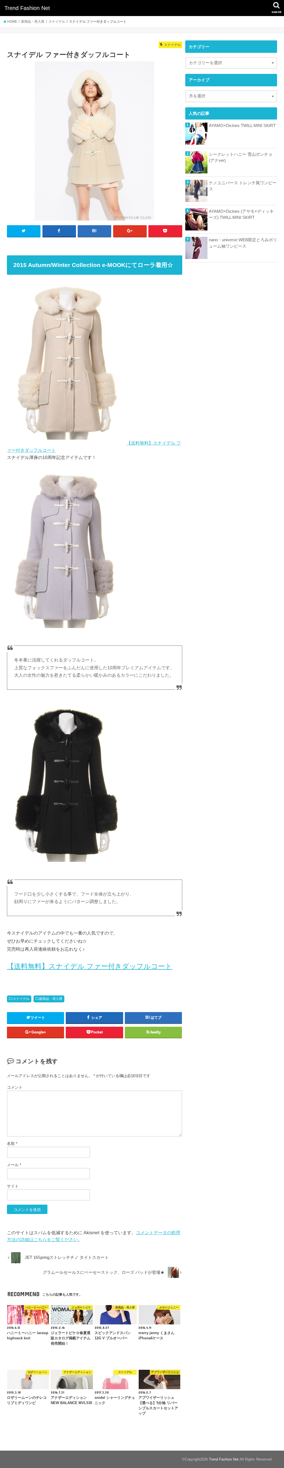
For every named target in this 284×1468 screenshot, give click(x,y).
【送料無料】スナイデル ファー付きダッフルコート (89, 966)
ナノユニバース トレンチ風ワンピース (243, 186)
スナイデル (21, 999)
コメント (14, 1087)
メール (14, 1165)
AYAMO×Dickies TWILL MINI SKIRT (242, 125)
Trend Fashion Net (27, 8)
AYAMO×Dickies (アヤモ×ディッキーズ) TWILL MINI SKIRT (241, 214)
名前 (12, 1143)
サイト (13, 1186)
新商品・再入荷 (50, 999)
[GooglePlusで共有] (130, 231)
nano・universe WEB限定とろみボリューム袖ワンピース (243, 243)
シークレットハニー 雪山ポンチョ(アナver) (240, 157)
